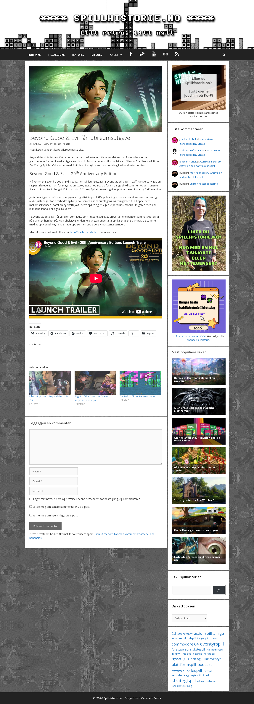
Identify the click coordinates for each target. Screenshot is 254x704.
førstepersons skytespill (188, 649)
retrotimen (178, 671)
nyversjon (180, 658)
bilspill (192, 638)
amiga (218, 633)
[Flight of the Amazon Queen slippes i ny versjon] (95, 383)
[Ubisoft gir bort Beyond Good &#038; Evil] (50, 383)
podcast (204, 664)
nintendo (197, 653)
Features (78, 54)
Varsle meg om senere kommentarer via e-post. (61, 506)
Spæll (205, 675)
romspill (208, 671)
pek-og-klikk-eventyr (205, 659)
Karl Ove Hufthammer (191, 150)
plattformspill (184, 664)
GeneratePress (151, 698)
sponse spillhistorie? (198, 340)
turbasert (211, 681)
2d (174, 633)
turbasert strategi (182, 685)
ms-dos (187, 653)
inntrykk (176, 653)
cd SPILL (214, 638)
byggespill (202, 638)
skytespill (196, 675)
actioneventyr (184, 633)
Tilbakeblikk (56, 54)
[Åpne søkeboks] (224, 54)
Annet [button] (114, 54)
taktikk (200, 681)
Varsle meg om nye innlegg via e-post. (55, 515)
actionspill (203, 633)
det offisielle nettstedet (83, 232)
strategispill (184, 680)
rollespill (194, 670)
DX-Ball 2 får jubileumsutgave (137, 396)
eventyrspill (212, 644)
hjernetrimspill (215, 649)
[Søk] (219, 590)
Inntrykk (34, 54)
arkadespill (179, 638)
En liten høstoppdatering (204, 183)
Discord (96, 54)
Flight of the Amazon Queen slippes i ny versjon (92, 398)
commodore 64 (185, 644)
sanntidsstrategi (180, 675)
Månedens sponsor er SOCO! (190, 336)
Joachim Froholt (61, 143)
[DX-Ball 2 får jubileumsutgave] (140, 383)
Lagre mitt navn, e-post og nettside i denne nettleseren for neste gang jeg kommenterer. (86, 499)
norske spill (210, 653)
